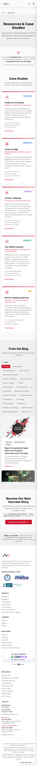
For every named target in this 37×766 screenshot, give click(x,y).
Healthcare (5, 637)
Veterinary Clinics (7, 645)
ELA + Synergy (6, 696)
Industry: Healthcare (10, 379)
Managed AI (5, 596)
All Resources (6, 675)
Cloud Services (24, 370)
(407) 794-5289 (7, 728)
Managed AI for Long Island (10, 678)
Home (3, 13)
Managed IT (5, 599)
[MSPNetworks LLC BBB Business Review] (12, 586)
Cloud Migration (6, 683)
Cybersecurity (17, 366)
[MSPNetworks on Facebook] (2, 734)
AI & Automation (8, 403)
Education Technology (10, 407)
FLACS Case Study (7, 686)
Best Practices (8, 387)
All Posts (6, 366)
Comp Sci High (6, 688)
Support (4, 623)
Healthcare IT (21, 403)
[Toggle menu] (33, 4)
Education (5, 635)
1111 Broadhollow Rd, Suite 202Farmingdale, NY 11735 (11, 722)
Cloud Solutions (6, 607)
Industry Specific (22, 387)
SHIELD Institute (6, 693)
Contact (4, 626)
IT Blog (20, 383)
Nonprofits (5, 640)
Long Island (7, 391)
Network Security (27, 407)
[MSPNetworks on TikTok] (14, 734)
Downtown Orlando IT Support (11, 612)
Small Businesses (7, 642)
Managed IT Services (22, 391)
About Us (4, 620)
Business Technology (10, 374)
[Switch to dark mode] (29, 3)
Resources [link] (11, 13)
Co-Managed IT (6, 602)
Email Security (26, 411)
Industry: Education (26, 379)
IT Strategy (20, 399)
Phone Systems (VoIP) (8, 609)
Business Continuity (9, 395)
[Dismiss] (34, 763)
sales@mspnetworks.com (9, 714)
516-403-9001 (6, 719)
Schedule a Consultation (17, 522)
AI (32, 387)
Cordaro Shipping (7, 691)
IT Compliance (8, 399)
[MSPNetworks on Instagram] (8, 734)
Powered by (14, 664)
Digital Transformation (10, 411)
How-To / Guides (8, 383)
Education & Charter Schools (10, 648)
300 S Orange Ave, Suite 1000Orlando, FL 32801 (11, 730)
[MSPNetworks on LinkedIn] (5, 734)
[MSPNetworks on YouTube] (11, 734)
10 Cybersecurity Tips (8, 680)
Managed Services (9, 370)
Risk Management (26, 395)
